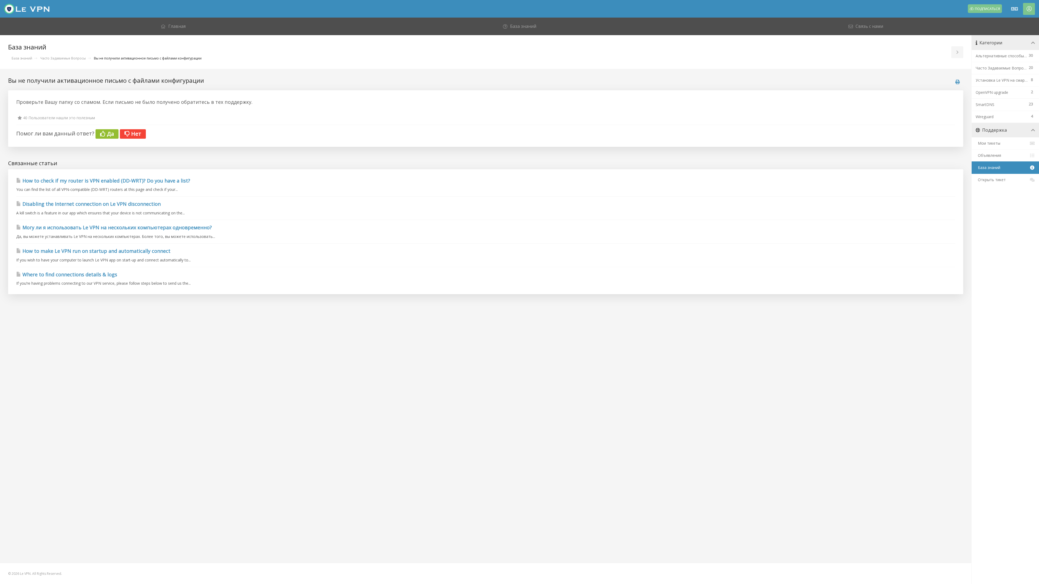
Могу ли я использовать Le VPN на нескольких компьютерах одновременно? (116, 227)
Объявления (988, 155)
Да (110, 133)
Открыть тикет (991, 179)
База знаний (22, 58)
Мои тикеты (988, 143)
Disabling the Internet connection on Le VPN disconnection (91, 204)
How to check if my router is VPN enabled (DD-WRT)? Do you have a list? (105, 180)
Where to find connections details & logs (69, 274)
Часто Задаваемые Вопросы (63, 58)
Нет (135, 133)
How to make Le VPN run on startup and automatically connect (95, 251)
